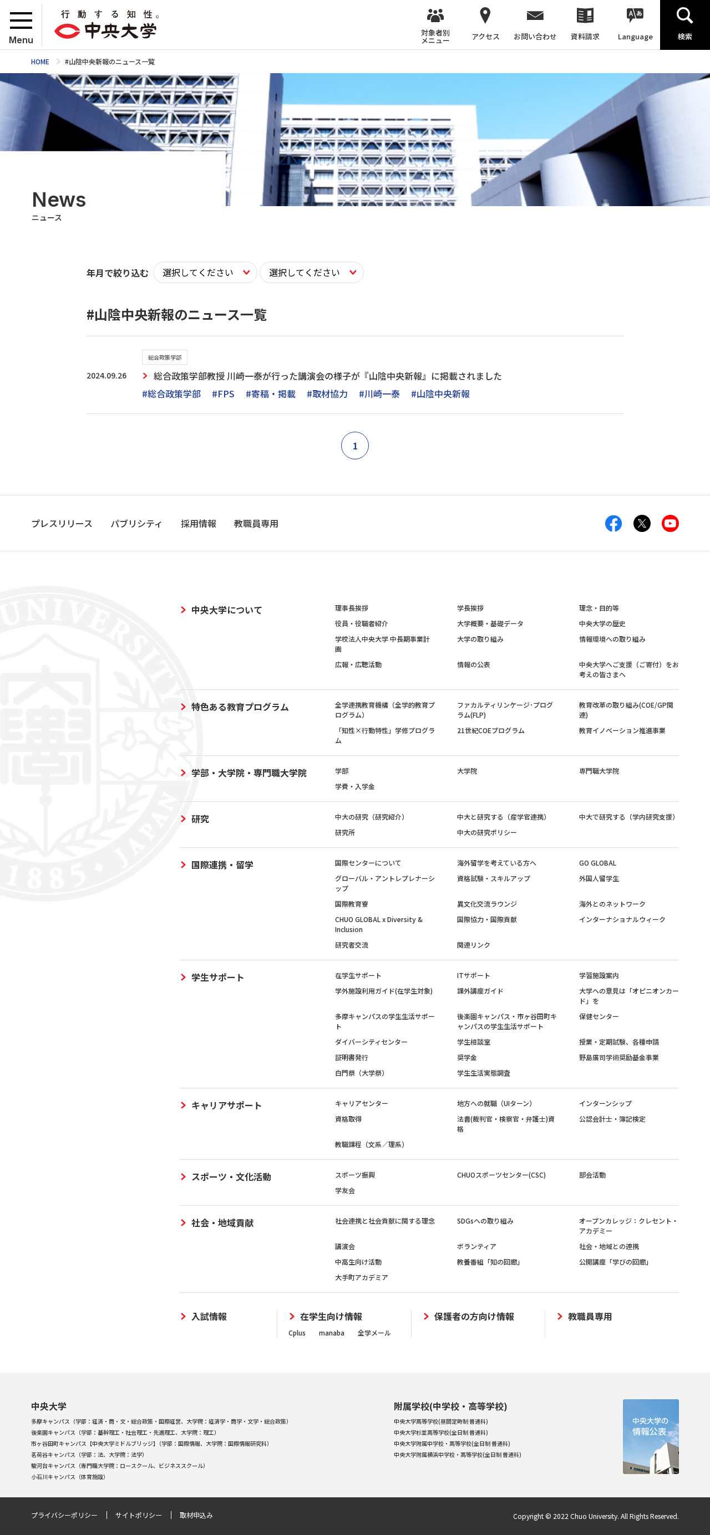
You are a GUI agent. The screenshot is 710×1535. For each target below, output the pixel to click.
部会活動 (592, 1174)
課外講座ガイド (480, 990)
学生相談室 (473, 1041)
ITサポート (473, 975)
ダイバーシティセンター (371, 1041)
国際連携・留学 (222, 864)
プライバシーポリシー (64, 1514)
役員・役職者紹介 (361, 623)
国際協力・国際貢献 (487, 919)
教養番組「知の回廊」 (490, 1261)
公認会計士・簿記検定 (612, 1118)
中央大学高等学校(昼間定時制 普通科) (441, 1421)
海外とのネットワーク (612, 903)
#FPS (223, 393)
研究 (200, 818)
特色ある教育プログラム (240, 706)
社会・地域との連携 (609, 1246)
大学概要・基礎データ (490, 623)
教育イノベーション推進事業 (622, 730)
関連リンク (473, 944)
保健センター (599, 1016)
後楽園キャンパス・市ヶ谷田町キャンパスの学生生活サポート (507, 1021)
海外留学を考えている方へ (496, 862)
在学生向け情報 (331, 1316)
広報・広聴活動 (358, 664)
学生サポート (218, 977)
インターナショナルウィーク (622, 919)
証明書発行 (351, 1057)
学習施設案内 (599, 975)
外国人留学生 (599, 878)
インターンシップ (605, 1103)
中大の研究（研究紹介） (371, 816)
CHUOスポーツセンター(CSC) (501, 1174)
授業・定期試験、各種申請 (619, 1041)
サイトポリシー (138, 1514)
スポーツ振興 (355, 1174)
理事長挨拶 (351, 607)
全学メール (374, 1332)
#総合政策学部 (171, 393)
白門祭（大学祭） (361, 1072)
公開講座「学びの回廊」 (615, 1261)
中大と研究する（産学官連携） (503, 816)
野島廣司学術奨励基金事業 (619, 1057)
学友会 (345, 1190)
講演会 (345, 1246)
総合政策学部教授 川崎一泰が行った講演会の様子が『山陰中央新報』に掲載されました (328, 375)
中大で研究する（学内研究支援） (629, 816)
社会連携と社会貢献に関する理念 (385, 1220)
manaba (331, 1332)
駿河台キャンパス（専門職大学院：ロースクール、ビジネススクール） (120, 1465)
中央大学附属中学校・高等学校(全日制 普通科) (452, 1443)
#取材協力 (327, 393)
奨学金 (467, 1057)
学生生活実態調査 (483, 1072)
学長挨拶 (470, 607)
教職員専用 (590, 1316)
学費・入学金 (355, 786)
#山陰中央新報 (440, 393)
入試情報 (209, 1316)
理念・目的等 (599, 607)
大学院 (467, 770)
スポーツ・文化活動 (231, 1176)
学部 (341, 770)
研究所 (345, 832)
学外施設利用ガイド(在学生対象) (384, 990)
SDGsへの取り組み (485, 1220)
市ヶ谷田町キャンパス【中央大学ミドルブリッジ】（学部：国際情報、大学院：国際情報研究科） (151, 1443)
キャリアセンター (361, 1103)
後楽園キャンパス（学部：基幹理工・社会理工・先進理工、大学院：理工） (125, 1432)
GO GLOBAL (597, 862)
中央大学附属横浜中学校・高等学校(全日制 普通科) (457, 1454)
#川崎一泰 (379, 393)
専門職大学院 (599, 770)
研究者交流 (351, 944)
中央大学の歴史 (602, 623)
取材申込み (196, 1514)
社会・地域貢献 (222, 1222)
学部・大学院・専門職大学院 (249, 772)
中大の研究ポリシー (487, 832)
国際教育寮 (351, 903)
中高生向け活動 (358, 1261)
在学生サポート (358, 975)
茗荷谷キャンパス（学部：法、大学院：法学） (89, 1454)
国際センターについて (368, 862)
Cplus (297, 1332)
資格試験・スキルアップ (493, 878)
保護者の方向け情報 (474, 1316)
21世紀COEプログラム (491, 730)
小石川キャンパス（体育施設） (70, 1476)
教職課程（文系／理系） (371, 1144)
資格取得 (348, 1118)
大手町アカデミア (361, 1277)
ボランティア (476, 1246)
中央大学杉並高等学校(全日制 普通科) (441, 1432)
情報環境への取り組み (612, 638)
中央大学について (226, 609)
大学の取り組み (480, 638)
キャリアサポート (226, 1105)
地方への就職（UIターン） (496, 1103)
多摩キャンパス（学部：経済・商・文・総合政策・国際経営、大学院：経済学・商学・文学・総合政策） (161, 1421)
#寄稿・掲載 (271, 393)
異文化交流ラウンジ (487, 903)
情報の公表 (473, 664)
